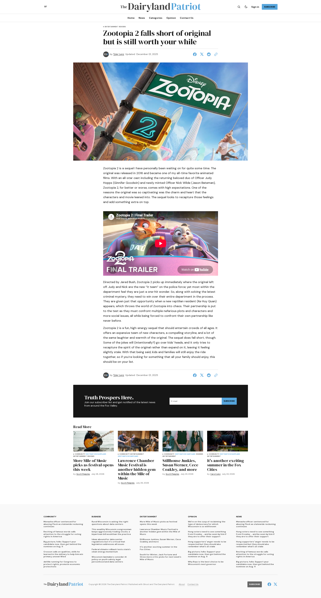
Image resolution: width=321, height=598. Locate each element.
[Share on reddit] (208, 54)
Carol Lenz (215, 474)
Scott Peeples (83, 474)
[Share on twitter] (201, 54)
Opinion (192, 517)
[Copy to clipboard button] (215, 54)
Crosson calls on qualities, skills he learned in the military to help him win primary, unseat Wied (63, 554)
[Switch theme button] (246, 7)
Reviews (122, 27)
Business (96, 517)
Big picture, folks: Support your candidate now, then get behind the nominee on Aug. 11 (62, 544)
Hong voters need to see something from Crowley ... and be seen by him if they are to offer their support (207, 534)
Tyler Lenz (118, 54)
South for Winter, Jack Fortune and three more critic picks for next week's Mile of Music (160, 557)
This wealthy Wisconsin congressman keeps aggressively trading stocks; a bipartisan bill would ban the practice (111, 531)
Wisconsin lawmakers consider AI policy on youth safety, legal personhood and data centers (109, 559)
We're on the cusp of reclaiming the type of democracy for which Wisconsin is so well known (206, 524)
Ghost (146, 584)
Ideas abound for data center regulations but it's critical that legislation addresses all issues (108, 541)
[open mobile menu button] (45, 7)
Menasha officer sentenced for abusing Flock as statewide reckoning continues (63, 524)
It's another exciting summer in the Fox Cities (158, 548)
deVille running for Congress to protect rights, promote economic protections (61, 564)
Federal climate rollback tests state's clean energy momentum (111, 550)
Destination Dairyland (96, 454)
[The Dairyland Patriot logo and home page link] (160, 7)
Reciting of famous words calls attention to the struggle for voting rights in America (62, 534)
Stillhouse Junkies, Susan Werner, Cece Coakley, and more (160, 540)
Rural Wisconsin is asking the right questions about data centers (110, 522)
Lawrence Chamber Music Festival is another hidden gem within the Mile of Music (160, 531)
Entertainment (111, 27)
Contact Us (192, 584)
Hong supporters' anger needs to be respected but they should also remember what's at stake (207, 544)
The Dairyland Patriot (164, 584)
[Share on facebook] (195, 54)
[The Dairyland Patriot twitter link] (275, 584)
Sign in (255, 6)
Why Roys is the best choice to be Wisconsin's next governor (206, 563)
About (182, 584)
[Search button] (239, 7)
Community (80, 454)
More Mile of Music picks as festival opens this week (158, 522)
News (239, 517)
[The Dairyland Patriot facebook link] (269, 584)
